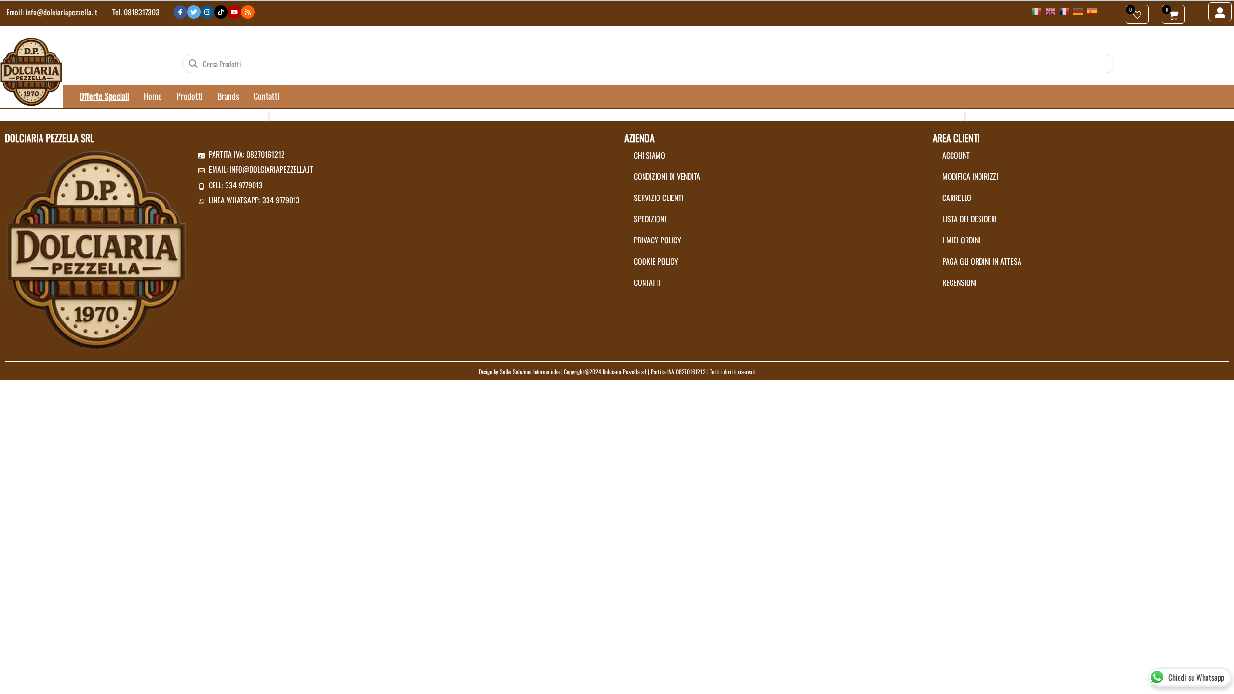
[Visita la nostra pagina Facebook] (180, 12)
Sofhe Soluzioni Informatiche (530, 371)
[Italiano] (1036, 10)
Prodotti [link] (189, 96)
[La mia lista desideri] (1137, 14)
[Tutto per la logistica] (31, 71)
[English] (1050, 10)
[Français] (1064, 10)
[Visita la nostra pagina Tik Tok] (221, 12)
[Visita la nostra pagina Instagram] (207, 12)
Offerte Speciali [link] (104, 96)
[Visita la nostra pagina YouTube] (234, 12)
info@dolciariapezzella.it (61, 12)
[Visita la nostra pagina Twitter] (194, 12)
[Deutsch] (1078, 10)
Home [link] (153, 96)
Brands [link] (228, 96)
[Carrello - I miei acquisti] (1173, 14)
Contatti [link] (267, 96)
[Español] (1092, 10)
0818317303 (142, 12)
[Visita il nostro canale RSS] (248, 12)
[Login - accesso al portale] (1220, 11)
